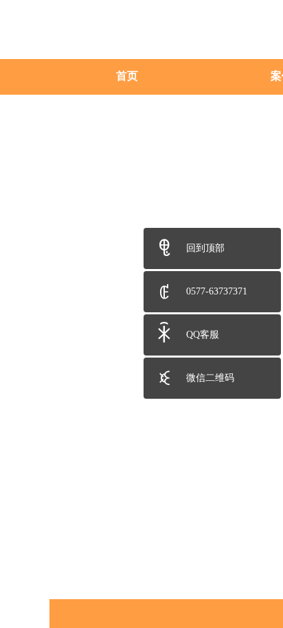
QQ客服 (202, 334)
